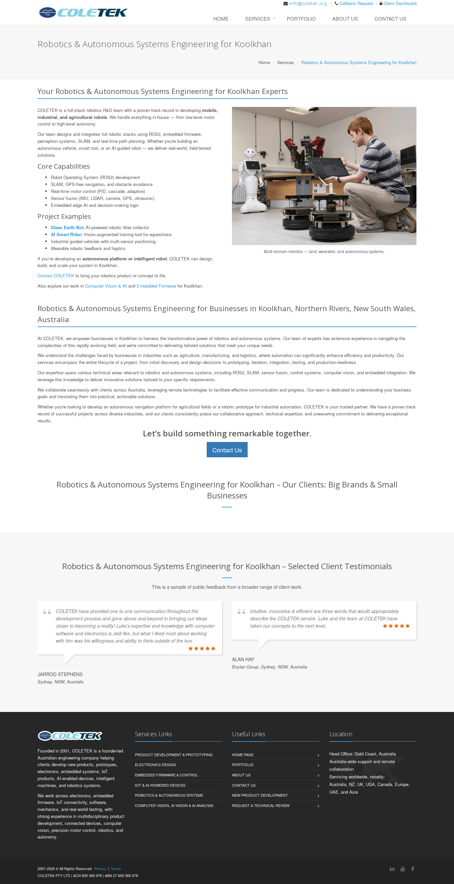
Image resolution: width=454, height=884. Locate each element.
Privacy (100, 868)
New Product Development (260, 795)
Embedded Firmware (156, 286)
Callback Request (356, 3)
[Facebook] (412, 868)
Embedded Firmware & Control (166, 774)
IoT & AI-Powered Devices (160, 785)
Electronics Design (155, 764)
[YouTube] (402, 868)
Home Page (243, 754)
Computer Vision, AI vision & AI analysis (174, 805)
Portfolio (301, 18)
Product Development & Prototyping (174, 754)
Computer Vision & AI (106, 286)
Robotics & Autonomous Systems (169, 795)
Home (221, 18)
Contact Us (390, 18)
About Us (345, 18)
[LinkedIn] (392, 868)
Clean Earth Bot (67, 227)
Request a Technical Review (260, 805)
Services (257, 18)
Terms (116, 868)
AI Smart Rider (66, 234)
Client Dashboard (400, 3)
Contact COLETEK (56, 275)
